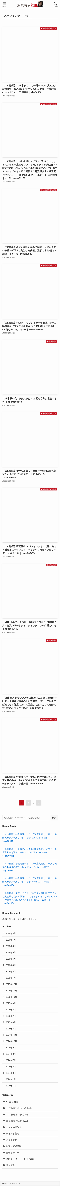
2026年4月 (11, 958)
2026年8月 (11, 933)
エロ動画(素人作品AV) (17, 1120)
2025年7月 (11, 1015)
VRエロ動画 (12, 1101)
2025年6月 (11, 1022)
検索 (54, 817)
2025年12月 (11, 984)
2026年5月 (11, 952)
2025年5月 (11, 1028)
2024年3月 (11, 1072)
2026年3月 (11, 965)
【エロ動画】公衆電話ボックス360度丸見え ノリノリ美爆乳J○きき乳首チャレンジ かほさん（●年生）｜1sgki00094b (29, 852)
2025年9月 (11, 1003)
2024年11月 (11, 1034)
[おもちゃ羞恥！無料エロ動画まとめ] (30, 4)
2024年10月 (11, 1041)
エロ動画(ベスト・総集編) (19, 1108)
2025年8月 (11, 1009)
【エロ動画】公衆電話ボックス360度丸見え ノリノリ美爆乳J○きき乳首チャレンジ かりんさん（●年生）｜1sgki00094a (29, 867)
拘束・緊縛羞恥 (13, 1146)
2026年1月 (11, 977)
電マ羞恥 (10, 1165)
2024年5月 (11, 1066)
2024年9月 (11, 1047)
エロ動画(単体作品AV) (17, 1114)
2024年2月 (11, 1079)
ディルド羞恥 (12, 1133)
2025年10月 (11, 996)
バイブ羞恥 (11, 1139)
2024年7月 (11, 1060)
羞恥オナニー (12, 1152)
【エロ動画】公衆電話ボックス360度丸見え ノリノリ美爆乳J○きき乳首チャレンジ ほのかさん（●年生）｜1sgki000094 (29, 881)
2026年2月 (11, 971)
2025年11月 (11, 990)
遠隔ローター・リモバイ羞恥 (20, 1158)
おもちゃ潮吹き (13, 1127)
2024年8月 (11, 1053)
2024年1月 (11, 1085)
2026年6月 (11, 945)
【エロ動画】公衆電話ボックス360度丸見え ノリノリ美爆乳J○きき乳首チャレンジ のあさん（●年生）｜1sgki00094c (29, 837)
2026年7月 (11, 939)
